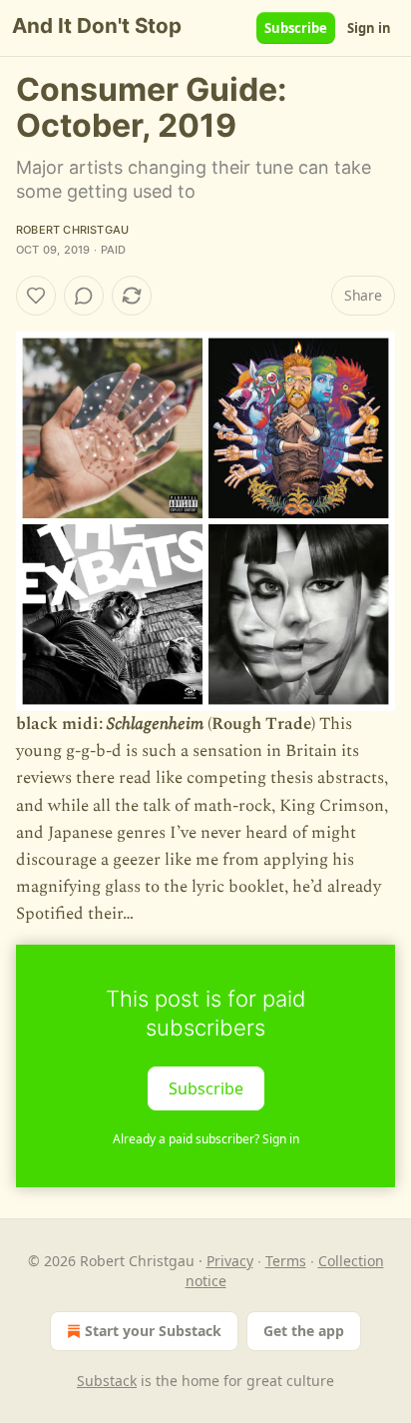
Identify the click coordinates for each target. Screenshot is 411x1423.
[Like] (36, 296)
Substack (107, 1380)
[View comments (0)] (84, 296)
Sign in (369, 28)
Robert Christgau (72, 230)
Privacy (229, 1260)
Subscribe (295, 28)
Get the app (303, 1330)
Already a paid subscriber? (206, 1138)
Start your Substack (153, 1330)
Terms (285, 1260)
